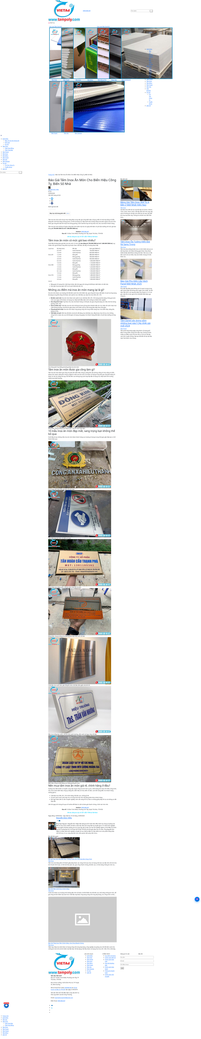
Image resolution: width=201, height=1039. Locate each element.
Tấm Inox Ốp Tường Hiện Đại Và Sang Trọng (135, 243)
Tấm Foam (149, 85)
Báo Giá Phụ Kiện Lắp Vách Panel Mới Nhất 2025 (134, 282)
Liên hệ (148, 106)
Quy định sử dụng (110, 956)
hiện (68, 213)
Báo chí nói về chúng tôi (151, 54)
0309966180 (68, 988)
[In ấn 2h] (64, 964)
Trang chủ (51, 174)
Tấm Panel (149, 79)
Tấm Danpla (6, 161)
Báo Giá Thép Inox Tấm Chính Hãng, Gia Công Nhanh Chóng (66, 943)
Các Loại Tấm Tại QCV (55, 26)
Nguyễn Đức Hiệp (53, 189)
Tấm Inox (149, 81)
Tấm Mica (149, 83)
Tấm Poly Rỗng (150, 70)
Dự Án (151, 64)
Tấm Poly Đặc (150, 75)
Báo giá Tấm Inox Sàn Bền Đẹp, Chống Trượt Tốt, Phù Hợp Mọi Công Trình (70, 859)
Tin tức (148, 92)
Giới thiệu (149, 49)
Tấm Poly (149, 66)
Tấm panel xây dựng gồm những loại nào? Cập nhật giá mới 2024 (135, 323)
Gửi (122, 968)
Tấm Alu (148, 87)
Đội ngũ (7, 142)
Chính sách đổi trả (110, 958)
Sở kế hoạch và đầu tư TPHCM (64, 988)
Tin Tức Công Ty (9, 165)
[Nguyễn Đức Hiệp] (49, 187)
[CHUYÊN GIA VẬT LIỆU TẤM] (64, 11)
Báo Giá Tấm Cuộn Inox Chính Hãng (58, 889)
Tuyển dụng (8, 167)
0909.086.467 (87, 11)
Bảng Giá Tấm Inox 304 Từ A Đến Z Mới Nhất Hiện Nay (134, 203)
